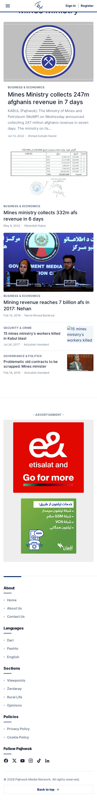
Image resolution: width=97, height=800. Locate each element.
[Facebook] (6, 760)
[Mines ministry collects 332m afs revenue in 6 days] (48, 172)
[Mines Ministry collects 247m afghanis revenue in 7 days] (48, 52)
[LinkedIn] (47, 760)
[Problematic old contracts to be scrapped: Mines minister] (80, 362)
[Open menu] (8, 6)
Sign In (70, 5)
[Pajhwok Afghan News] (38, 5)
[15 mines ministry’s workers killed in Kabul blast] (80, 334)
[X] (14, 760)
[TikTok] (38, 760)
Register (87, 5)
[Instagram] (30, 760)
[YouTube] (22, 760)
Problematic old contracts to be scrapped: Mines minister (31, 364)
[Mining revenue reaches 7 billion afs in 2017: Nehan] (48, 262)
